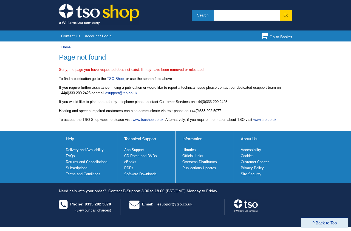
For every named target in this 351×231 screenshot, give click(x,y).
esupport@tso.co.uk (121, 93)
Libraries (189, 150)
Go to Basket (281, 37)
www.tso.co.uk (264, 120)
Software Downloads (140, 174)
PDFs (128, 168)
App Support (134, 150)
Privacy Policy (252, 168)
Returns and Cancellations (86, 162)
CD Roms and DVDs (140, 156)
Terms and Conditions (83, 174)
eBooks (130, 162)
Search (202, 15)
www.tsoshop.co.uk (148, 120)
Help (70, 139)
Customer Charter (255, 162)
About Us (249, 139)
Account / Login (98, 36)
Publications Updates (199, 168)
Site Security (251, 174)
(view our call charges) (93, 210)
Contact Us (70, 36)
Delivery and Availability (85, 150)
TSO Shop (115, 79)
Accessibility (251, 150)
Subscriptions (76, 168)
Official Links (192, 156)
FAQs (70, 156)
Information (192, 139)
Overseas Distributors (199, 162)
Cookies (247, 156)
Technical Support (140, 139)
